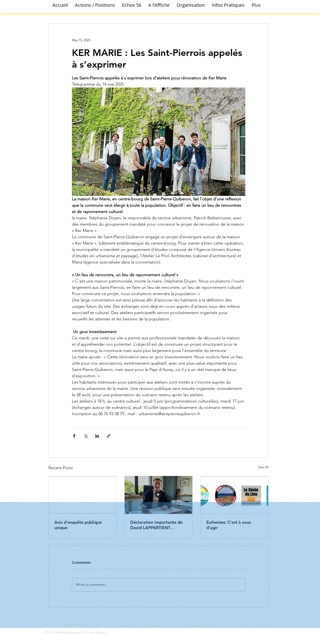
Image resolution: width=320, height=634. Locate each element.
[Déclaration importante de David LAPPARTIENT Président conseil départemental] (158, 495)
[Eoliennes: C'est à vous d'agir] (234, 495)
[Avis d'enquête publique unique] (82, 495)
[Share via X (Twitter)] (85, 436)
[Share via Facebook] (74, 436)
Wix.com (101, 632)
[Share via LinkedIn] (97, 436)
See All (263, 467)
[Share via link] (108, 436)
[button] (95, 5)
